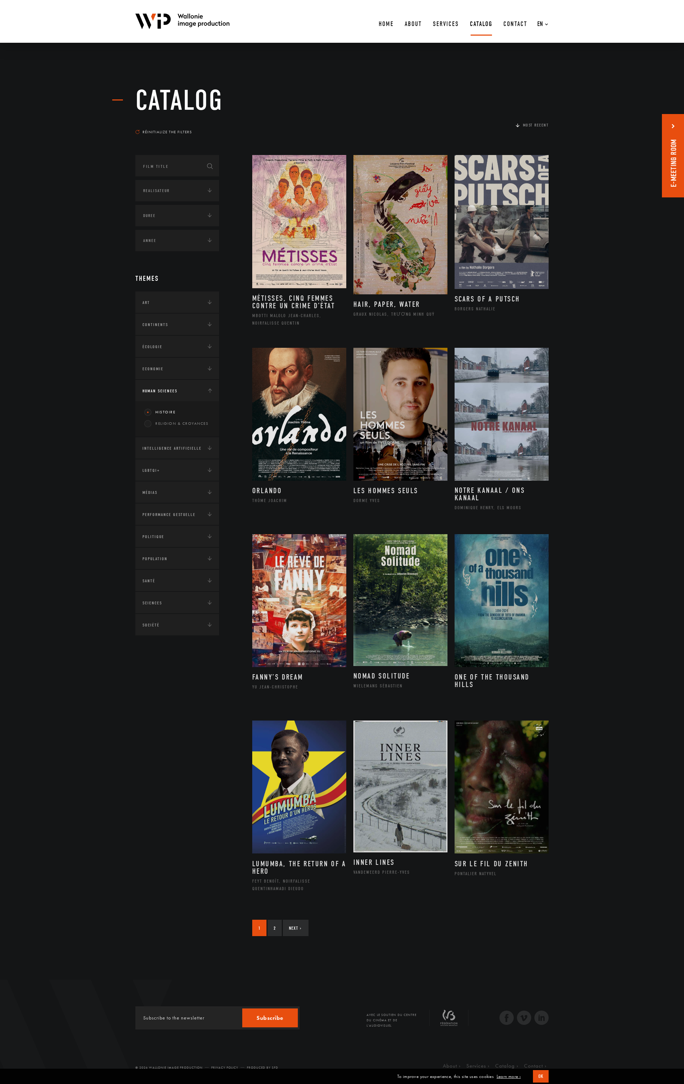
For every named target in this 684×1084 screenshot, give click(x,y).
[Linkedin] (541, 1019)
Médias (149, 492)
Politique (153, 536)
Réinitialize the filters (167, 131)
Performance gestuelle (169, 514)
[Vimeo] (524, 1019)
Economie (153, 368)
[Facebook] (506, 1019)
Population (154, 558)
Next (295, 928)
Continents (155, 324)
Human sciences (159, 390)
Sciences (152, 602)
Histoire (165, 411)
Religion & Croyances (181, 423)
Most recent (536, 125)
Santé (148, 580)
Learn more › (509, 1076)
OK (540, 1076)
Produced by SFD (262, 1067)
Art (146, 302)
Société (151, 625)
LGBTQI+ (151, 470)
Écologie (152, 346)
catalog (179, 100)
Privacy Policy (224, 1067)
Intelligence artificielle (172, 448)
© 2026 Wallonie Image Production (169, 1067)
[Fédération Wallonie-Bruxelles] (448, 1020)
